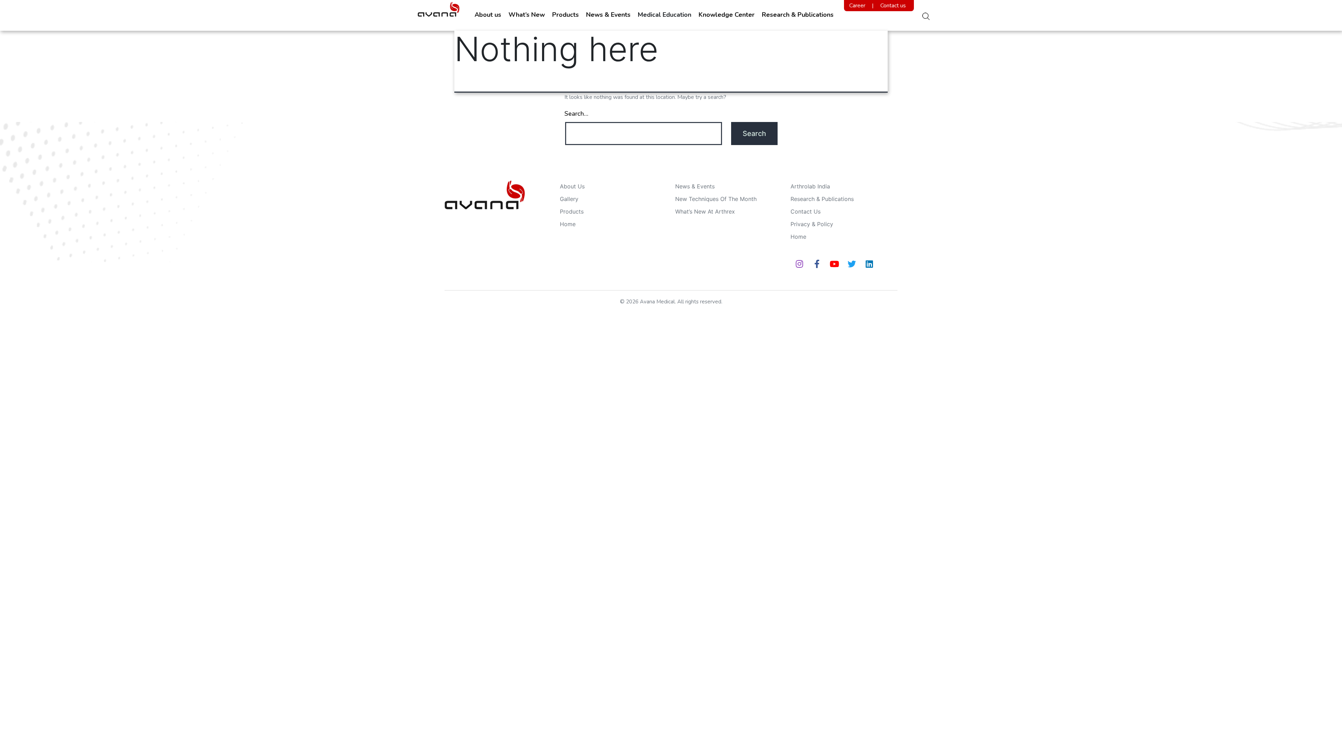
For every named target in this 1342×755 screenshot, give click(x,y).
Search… (576, 113)
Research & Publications (798, 14)
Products (565, 14)
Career (857, 5)
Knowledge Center (727, 14)
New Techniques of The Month (716, 198)
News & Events (608, 14)
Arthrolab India (810, 186)
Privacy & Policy (812, 224)
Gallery (569, 198)
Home (568, 224)
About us (488, 14)
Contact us (893, 5)
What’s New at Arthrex (705, 211)
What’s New (526, 14)
